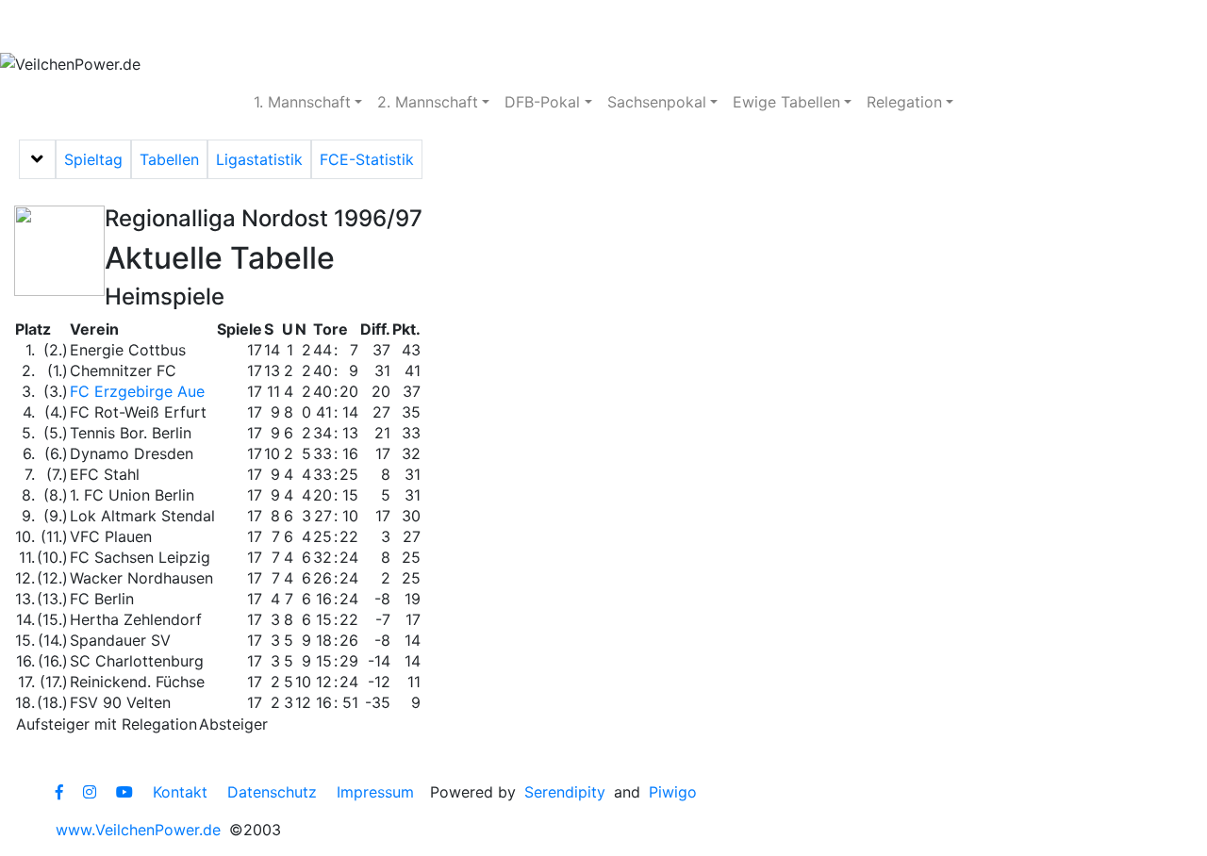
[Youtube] (124, 791)
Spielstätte (448, 26)
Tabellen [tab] (169, 159)
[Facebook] (59, 791)
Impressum (375, 791)
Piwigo (673, 791)
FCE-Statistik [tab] (367, 159)
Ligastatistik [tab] (259, 159)
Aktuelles (70, 26)
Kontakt (180, 791)
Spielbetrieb (191, 26)
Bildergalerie (576, 26)
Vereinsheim (322, 26)
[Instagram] (89, 791)
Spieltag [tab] (93, 159)
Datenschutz (272, 791)
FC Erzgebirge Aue (137, 391)
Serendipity (564, 791)
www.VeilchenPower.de (138, 829)
